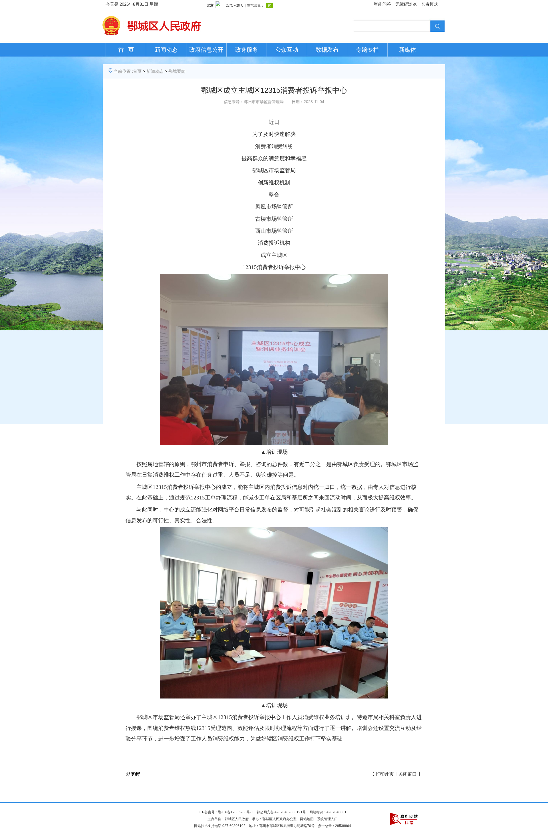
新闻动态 (166, 50)
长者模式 (429, 4)
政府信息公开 (206, 50)
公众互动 (286, 50)
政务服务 (246, 50)
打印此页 (385, 774)
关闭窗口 (407, 774)
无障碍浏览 (406, 4)
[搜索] (436, 25)
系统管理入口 (327, 819)
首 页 (126, 50)
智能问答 (382, 4)
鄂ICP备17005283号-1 (235, 812)
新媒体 (407, 50)
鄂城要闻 (177, 71)
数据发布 (327, 50)
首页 (137, 71)
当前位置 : (123, 71)
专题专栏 (367, 50)
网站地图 (307, 819)
